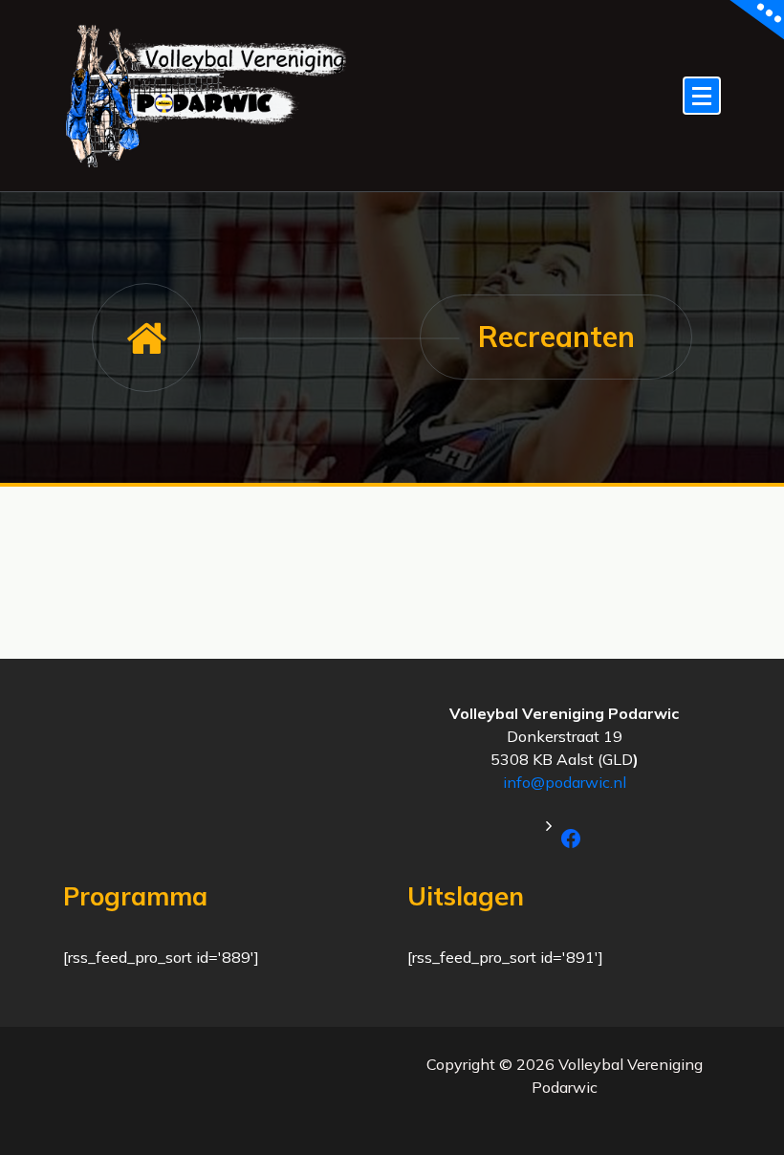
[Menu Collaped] (702, 95)
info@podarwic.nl (564, 782)
